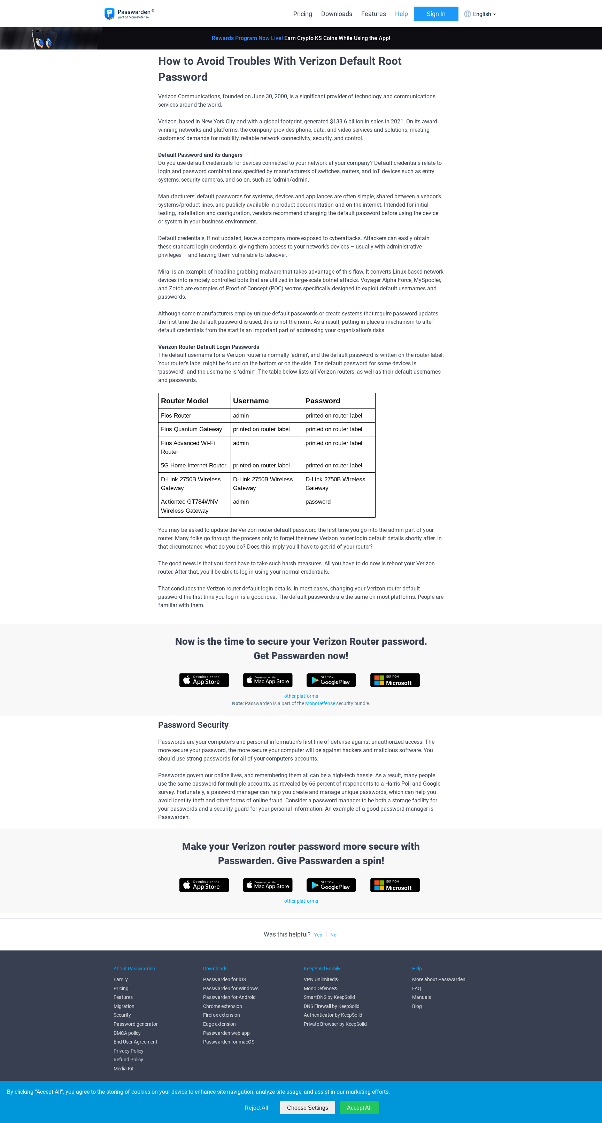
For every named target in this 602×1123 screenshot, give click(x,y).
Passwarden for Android (229, 997)
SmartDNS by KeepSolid (329, 997)
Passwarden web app (226, 1033)
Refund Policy (128, 1059)
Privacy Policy (129, 1051)
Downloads (336, 13)
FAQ (416, 988)
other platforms (301, 696)
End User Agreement (135, 1042)
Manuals (421, 997)
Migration (124, 1006)
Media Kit (124, 1068)
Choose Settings (307, 1108)
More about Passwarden (438, 979)
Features (373, 13)
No (333, 935)
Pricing (302, 13)
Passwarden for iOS (224, 979)
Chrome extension (222, 1006)
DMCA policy (127, 1033)
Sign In (436, 13)
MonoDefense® (321, 988)
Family (121, 979)
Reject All (256, 1108)
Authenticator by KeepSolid (333, 1015)
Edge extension (219, 1024)
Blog (417, 1006)
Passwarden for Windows (230, 988)
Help (401, 13)
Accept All (359, 1108)
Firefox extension (221, 1015)
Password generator (136, 1024)
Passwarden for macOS (228, 1042)
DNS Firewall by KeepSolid (332, 1006)
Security (122, 1015)
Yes (318, 935)
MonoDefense (320, 703)
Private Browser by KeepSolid (335, 1024)
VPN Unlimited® (321, 979)
